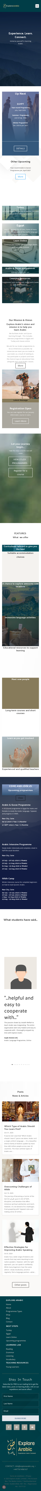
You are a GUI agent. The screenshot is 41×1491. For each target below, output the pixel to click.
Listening (9, 1356)
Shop (8, 1315)
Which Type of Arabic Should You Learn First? (19, 1127)
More (20, 176)
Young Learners (12, 1367)
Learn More (20, 421)
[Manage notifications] (4, 1487)
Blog (8, 1318)
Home (8, 1304)
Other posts (21, 1284)
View (20, 797)
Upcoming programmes (16, 1340)
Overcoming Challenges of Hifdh (18, 1187)
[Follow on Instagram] (16, 1427)
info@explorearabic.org (24, 1466)
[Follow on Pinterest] (24, 1427)
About (8, 1308)
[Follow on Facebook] (9, 1427)
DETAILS (20, 148)
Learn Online (11, 1337)
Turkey (9, 1330)
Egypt (8, 1334)
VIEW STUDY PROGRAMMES (19, 461)
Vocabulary (10, 1359)
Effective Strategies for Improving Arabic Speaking (18, 1248)
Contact (9, 1322)
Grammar (10, 1352)
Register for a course (20, 472)
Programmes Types (14, 1311)
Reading (9, 1349)
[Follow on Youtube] (32, 1427)
